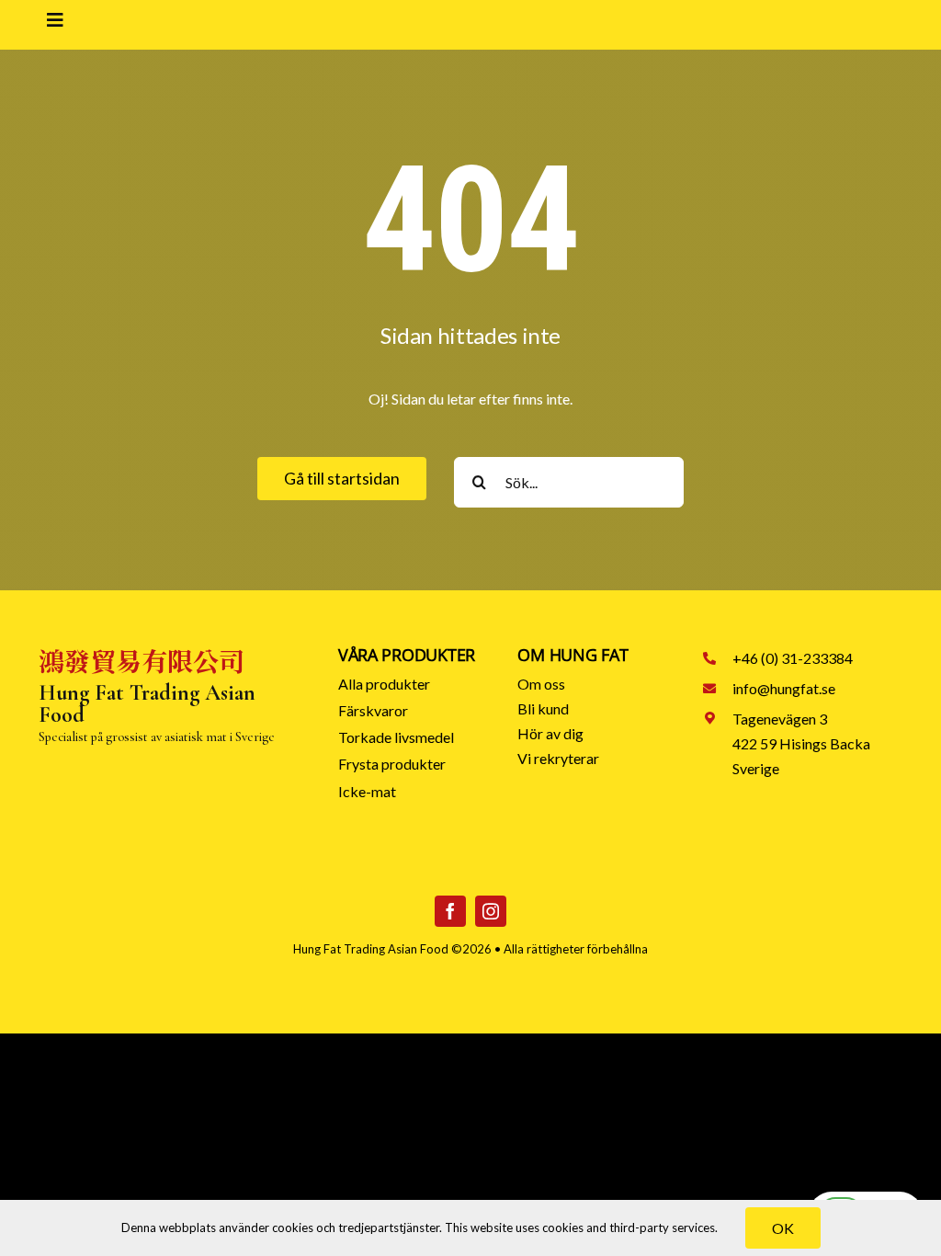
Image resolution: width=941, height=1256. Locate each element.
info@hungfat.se (783, 688)
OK (783, 1228)
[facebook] (450, 911)
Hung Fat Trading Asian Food (370, 949)
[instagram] (490, 911)
